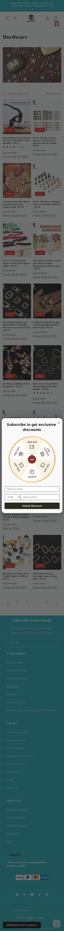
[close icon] (58, 422)
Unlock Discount (32, 505)
